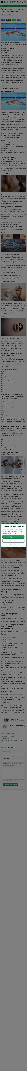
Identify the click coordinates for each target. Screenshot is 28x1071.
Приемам (13, 537)
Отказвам (13, 541)
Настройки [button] (13, 544)
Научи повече (13, 533)
